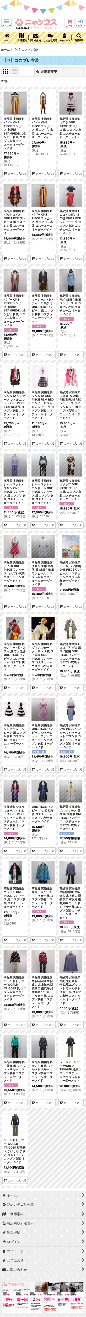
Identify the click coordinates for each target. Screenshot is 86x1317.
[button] (6, 23)
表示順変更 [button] (49, 72)
